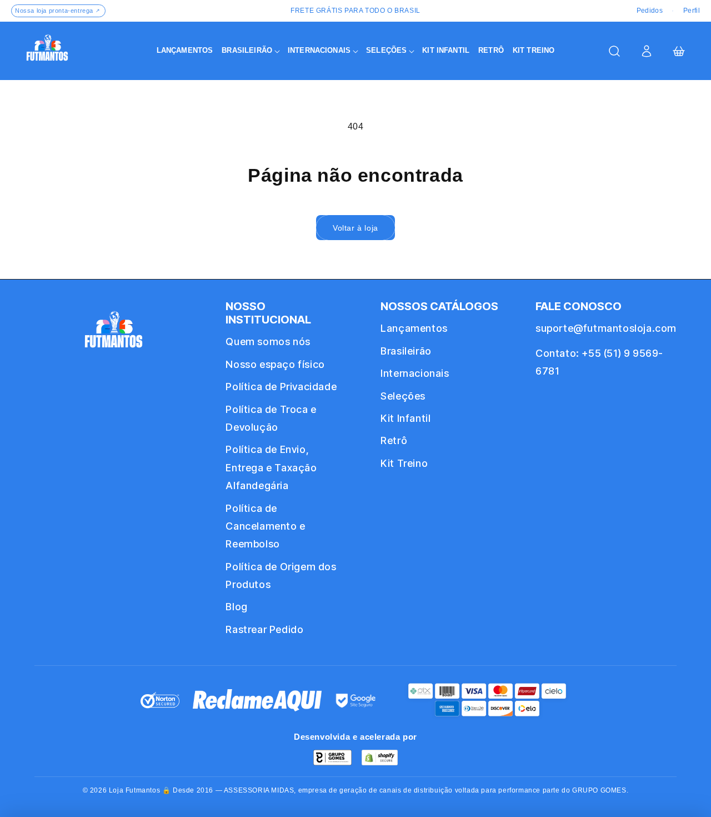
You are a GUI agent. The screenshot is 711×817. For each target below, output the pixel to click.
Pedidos (650, 10)
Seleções (402, 396)
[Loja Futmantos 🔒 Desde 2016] (113, 334)
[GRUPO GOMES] (332, 757)
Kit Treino (404, 463)
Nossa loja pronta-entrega (58, 10)
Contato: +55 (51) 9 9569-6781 (599, 362)
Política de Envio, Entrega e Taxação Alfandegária (271, 467)
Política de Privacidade (281, 386)
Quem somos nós (268, 341)
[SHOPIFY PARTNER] (380, 757)
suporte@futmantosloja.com (606, 328)
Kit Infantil (405, 418)
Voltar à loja (355, 227)
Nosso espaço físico (275, 364)
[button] (250, 51)
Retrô (393, 440)
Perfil (691, 10)
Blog (236, 606)
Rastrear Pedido (264, 629)
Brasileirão (406, 351)
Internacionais (414, 373)
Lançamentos (414, 328)
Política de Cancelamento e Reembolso (265, 526)
